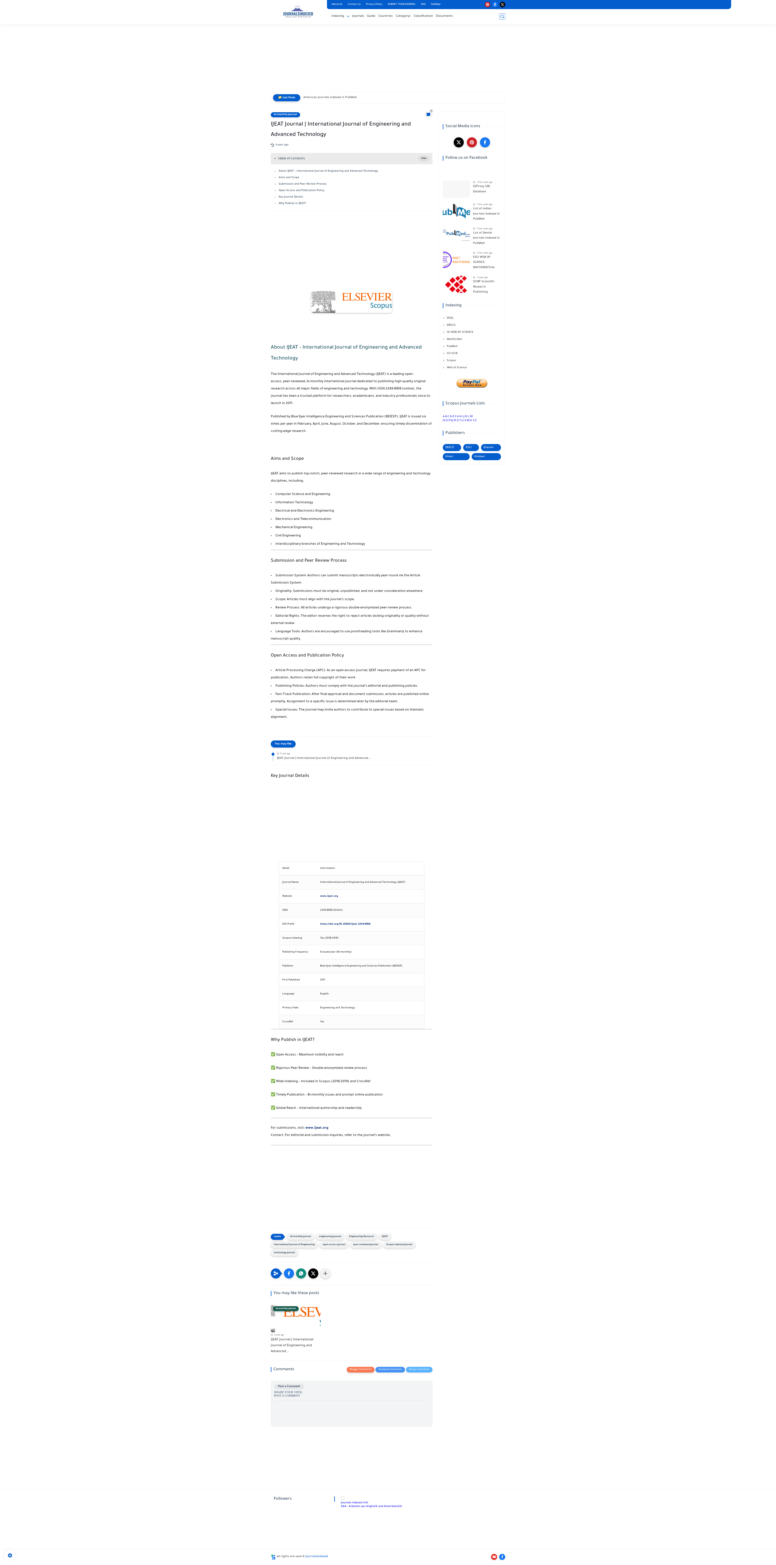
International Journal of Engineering (294, 1245)
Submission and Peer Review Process (303, 184)
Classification (423, 16)
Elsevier (489, 447)
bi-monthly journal (285, 114)
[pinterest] (487, 4)
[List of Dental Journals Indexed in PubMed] (456, 235)
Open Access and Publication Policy (301, 190)
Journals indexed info (354, 1502)
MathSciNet (454, 339)
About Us (337, 4)
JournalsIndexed (317, 1556)
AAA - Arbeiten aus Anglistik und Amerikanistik (371, 1506)
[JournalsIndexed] (298, 11)
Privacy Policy (374, 4)
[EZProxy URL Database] (456, 189)
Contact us (354, 4)
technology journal (284, 1253)
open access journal (334, 1245)
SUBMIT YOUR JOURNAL (402, 4)
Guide (371, 16)
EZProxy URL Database (481, 189)
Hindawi (479, 456)
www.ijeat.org (329, 896)
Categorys (403, 16)
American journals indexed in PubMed (330, 97)
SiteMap (436, 4)
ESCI (469, 447)
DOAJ (449, 318)
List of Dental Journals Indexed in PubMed (486, 238)
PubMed (451, 346)
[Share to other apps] (325, 1273)
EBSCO (450, 325)
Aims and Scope (289, 177)
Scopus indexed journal (399, 1245)
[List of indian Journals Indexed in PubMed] (456, 211)
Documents (444, 16)
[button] (289, 1273)
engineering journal (330, 1236)
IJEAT (385, 1236)
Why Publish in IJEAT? (292, 203)
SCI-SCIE (452, 353)
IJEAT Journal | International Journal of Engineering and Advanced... (324, 758)
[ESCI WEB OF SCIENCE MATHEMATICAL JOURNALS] (456, 260)
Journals (358, 16)
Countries (385, 16)
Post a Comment (289, 1386)
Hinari (449, 456)
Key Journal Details (291, 197)
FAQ (423, 4)
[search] (502, 16)
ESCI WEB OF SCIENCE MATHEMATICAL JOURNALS (484, 263)
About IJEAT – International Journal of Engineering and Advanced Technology (328, 171)
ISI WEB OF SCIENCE (459, 332)
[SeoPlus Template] (273, 1557)
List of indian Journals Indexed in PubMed (486, 214)
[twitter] (502, 4)
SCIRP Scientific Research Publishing (484, 287)
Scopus (451, 360)
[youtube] (494, 1557)
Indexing (337, 16)
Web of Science (456, 367)
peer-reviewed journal (365, 1245)
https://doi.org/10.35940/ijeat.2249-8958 (345, 924)
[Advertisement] (388, 60)
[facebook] (495, 4)
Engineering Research (361, 1236)
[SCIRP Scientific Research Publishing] (456, 284)
